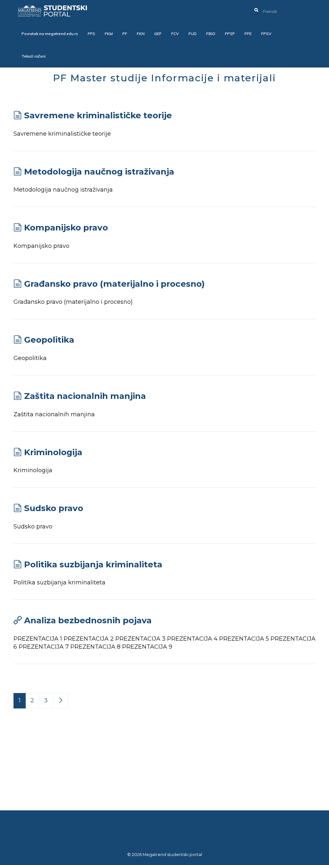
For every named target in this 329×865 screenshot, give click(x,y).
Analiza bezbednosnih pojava (88, 620)
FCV (175, 33)
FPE (248, 33)
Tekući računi (34, 56)
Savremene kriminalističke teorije (98, 115)
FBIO (210, 33)
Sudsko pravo (53, 508)
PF (124, 33)
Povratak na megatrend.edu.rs (50, 33)
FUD (193, 33)
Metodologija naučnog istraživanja (99, 172)
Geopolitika (49, 340)
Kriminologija (53, 452)
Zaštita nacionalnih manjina (85, 396)
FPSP (230, 33)
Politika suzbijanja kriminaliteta (93, 564)
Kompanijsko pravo (66, 227)
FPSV (266, 33)
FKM (109, 33)
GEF (158, 33)
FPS (91, 33)
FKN (141, 33)
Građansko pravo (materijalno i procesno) (114, 284)
